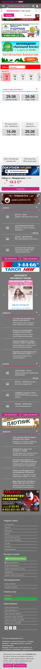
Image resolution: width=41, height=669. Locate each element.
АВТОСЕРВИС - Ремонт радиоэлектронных (23, 372)
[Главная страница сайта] (13, 1)
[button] (4, 295)
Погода (7, 543)
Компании (8, 530)
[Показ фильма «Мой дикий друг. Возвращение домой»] (30, 148)
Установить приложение (16, 558)
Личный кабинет (12, 562)
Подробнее (21, 189)
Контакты (8, 546)
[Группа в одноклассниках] (6, 628)
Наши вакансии (10, 549)
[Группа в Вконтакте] (15, 628)
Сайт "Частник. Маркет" (13, 613)
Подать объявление (30, 258)
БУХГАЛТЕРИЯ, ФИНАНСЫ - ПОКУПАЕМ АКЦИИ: (25, 249)
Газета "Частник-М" (11, 607)
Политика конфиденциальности (12, 638)
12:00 (11, 99)
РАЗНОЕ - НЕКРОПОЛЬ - (24, 405)
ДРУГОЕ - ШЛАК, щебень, (21, 215)
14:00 (11, 134)
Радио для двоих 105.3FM (14, 620)
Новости (8, 527)
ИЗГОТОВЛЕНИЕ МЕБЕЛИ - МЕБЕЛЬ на (25, 227)
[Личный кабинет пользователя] (37, 6)
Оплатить (8, 598)
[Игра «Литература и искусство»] (11, 148)
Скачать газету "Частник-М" (14, 575)
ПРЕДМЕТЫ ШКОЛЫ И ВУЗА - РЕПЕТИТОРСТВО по (26, 394)
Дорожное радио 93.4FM (14, 617)
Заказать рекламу (11, 587)
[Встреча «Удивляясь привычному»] (30, 113)
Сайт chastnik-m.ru (11, 610)
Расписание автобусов (13, 540)
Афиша (7, 534)
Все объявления (11, 258)
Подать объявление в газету (15, 569)
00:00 (30, 134)
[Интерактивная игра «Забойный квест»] (11, 113)
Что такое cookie (20, 666)
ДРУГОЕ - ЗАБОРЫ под (23, 382)
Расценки (8, 595)
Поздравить (9, 572)
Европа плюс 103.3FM (13, 623)
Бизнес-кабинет (10, 583)
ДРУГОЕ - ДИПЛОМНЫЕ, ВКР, (24, 238)
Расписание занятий (12, 537)
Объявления (9, 524)
